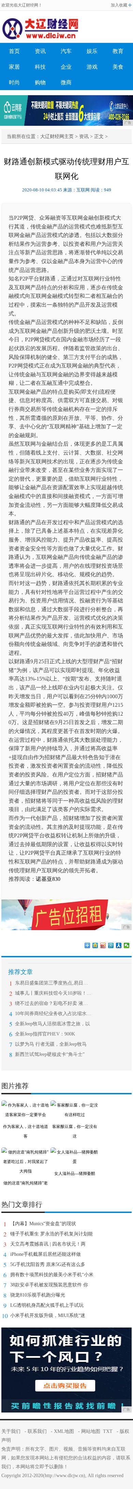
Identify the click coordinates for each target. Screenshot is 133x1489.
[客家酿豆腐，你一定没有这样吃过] (74, 1105)
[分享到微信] (127, 945)
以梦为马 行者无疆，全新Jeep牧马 (51, 1044)
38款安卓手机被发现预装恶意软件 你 (49, 1284)
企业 (66, 67)
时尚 (14, 82)
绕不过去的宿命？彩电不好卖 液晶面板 (53, 1003)
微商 (66, 82)
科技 (40, 67)
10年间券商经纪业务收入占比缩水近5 (53, 1013)
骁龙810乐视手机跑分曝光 (37, 1295)
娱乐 (92, 51)
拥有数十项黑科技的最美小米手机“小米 (51, 1274)
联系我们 (37, 1431)
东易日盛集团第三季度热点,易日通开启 (53, 983)
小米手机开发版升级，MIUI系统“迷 (47, 1315)
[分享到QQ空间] (95, 945)
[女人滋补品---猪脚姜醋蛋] (74, 1152)
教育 (118, 51)
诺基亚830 (48, 879)
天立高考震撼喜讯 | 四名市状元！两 (48, 1244)
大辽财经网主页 (57, 136)
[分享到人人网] (119, 945)
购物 (40, 82)
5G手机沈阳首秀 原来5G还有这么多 (47, 1264)
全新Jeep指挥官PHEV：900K (45, 1034)
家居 (14, 67)
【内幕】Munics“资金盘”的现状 (43, 1223)
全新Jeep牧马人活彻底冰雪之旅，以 (52, 1023)
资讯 (40, 51)
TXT (108, 1431)
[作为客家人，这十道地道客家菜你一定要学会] (25, 1105)
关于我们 (10, 1431)
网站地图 (90, 1431)
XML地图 (64, 1431)
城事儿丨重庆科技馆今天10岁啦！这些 (53, 993)
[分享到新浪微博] (103, 945)
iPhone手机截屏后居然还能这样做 (45, 1254)
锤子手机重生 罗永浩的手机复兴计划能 (51, 1233)
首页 (14, 51)
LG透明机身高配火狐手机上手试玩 (47, 1305)
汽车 (66, 51)
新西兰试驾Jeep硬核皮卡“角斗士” (50, 1054)
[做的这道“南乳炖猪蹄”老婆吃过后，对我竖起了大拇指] (25, 1152)
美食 (118, 67)
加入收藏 (119, 5)
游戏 (92, 67)
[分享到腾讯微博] (111, 945)
